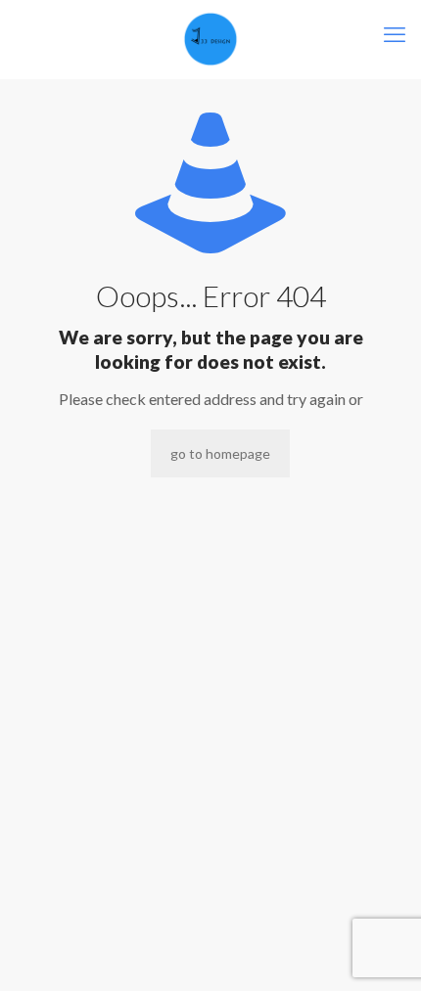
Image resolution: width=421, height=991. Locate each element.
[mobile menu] (394, 34)
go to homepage (220, 453)
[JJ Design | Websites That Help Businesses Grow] (210, 39)
